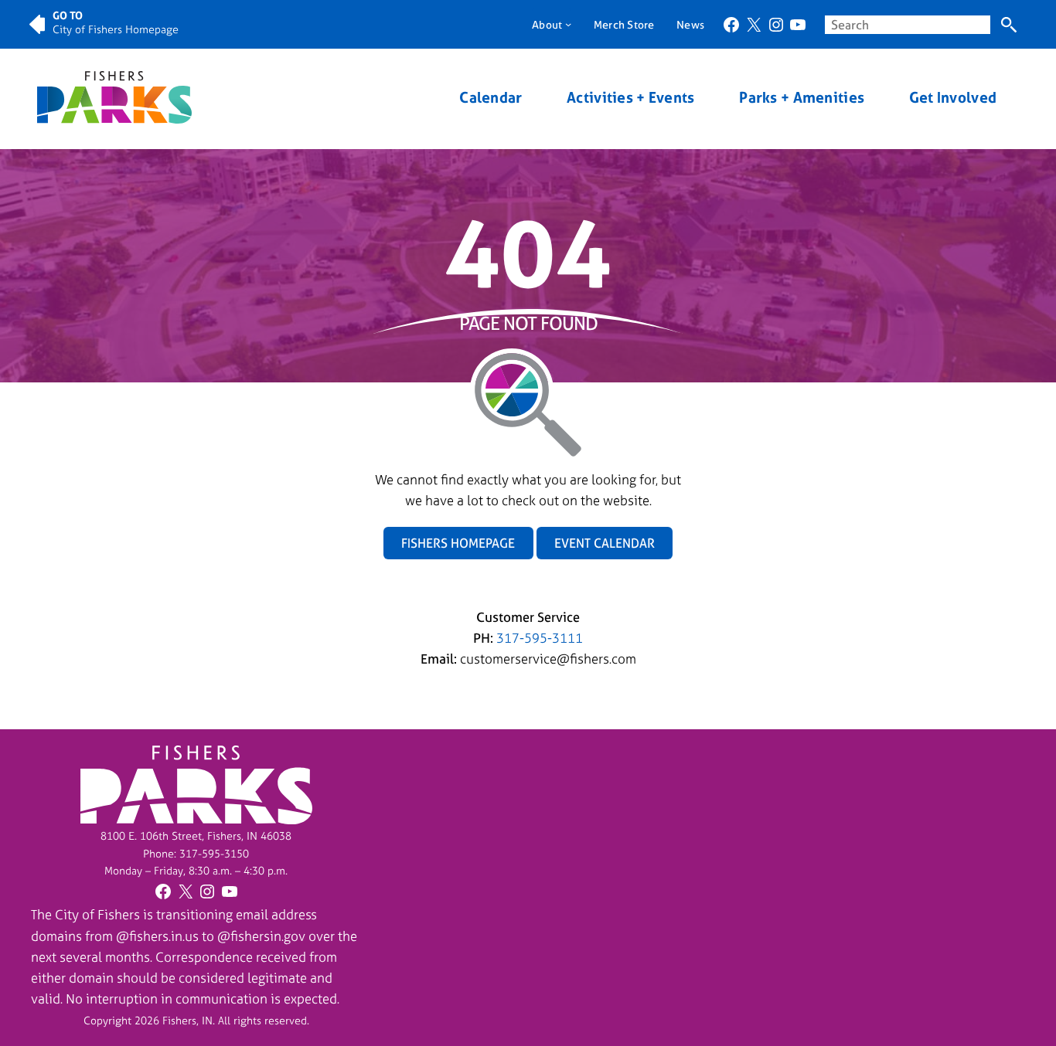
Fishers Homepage (458, 543)
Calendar (490, 98)
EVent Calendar (604, 543)
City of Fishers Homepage (116, 29)
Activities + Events (630, 98)
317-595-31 (208, 853)
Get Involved (952, 98)
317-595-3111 (539, 638)
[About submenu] (568, 24)
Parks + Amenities (801, 98)
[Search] (1008, 24)
